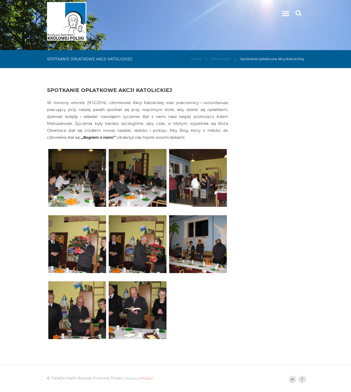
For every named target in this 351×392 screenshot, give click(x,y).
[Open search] (299, 13)
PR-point (147, 378)
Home (196, 59)
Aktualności (220, 59)
